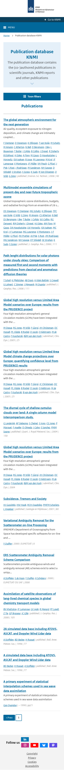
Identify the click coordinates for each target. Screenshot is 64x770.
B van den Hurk (30, 392)
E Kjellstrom (44, 388)
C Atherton (19, 147)
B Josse (28, 159)
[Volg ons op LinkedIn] (25, 739)
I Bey (47, 147)
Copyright (32, 753)
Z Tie (5, 613)
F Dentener (8, 143)
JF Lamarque (23, 609)
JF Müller (32, 163)
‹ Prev (9, 717)
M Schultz (55, 143)
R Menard (44, 609)
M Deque (7, 327)
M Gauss (35, 155)
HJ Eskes (38, 223)
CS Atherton (45, 215)
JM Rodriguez (51, 236)
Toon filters (34, 96)
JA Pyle (33, 236)
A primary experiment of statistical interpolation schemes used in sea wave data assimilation (29, 686)
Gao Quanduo (10, 705)
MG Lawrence (29, 231)
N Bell (28, 147)
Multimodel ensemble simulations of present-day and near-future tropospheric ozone (30, 192)
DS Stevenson (9, 211)
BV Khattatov (9, 609)
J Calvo (36, 427)
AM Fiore (48, 223)
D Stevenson (21, 143)
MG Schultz (35, 211)
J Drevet (44, 151)
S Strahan (16, 171)
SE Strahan (47, 240)
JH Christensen (46, 327)
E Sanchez (45, 427)
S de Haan (19, 578)
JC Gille (25, 613)
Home (6, 35)
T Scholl (7, 280)
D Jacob (34, 332)
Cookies (32, 761)
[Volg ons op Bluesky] (43, 745)
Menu (11, 27)
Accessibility (32, 766)
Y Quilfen (7, 543)
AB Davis (29, 280)
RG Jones (17, 327)
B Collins (35, 151)
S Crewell (54, 280)
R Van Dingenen (46, 171)
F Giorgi (34, 327)
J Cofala (26, 151)
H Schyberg (40, 578)
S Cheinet (33, 423)
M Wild (26, 327)
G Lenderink (9, 423)
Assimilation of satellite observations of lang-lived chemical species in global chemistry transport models (29, 598)
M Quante (40, 284)
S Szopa (26, 171)
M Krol (49, 159)
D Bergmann (38, 147)
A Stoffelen (8, 578)
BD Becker (19, 639)
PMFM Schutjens (51, 505)
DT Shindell (35, 240)
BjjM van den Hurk (32, 336)
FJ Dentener (23, 211)
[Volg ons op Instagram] (25, 745)
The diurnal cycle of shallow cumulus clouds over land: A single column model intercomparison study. (29, 412)
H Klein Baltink (41, 280)
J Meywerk (29, 284)
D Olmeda (27, 427)
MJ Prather (24, 236)
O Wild (16, 215)
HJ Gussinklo (9, 505)
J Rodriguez (21, 167)
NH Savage (46, 167)
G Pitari (51, 163)
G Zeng (12, 176)
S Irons (42, 423)
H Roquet (30, 639)
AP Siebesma (22, 423)
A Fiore (26, 155)
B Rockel (25, 332)
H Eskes (18, 155)
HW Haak (21, 505)
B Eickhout (8, 155)
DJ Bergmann (9, 219)
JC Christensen (46, 384)
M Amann (8, 147)
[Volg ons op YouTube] (34, 745)
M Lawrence (39, 159)
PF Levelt (54, 609)
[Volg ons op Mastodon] (53, 745)
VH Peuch (42, 163)
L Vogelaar (8, 509)
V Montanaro (20, 163)
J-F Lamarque (15, 231)
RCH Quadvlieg (34, 505)
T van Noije (44, 143)
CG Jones (50, 423)
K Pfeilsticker (18, 280)
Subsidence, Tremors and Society (25, 499)
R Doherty (54, 151)
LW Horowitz (33, 227)
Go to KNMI (54, 19)
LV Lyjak (35, 609)
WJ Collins (44, 219)
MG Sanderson (10, 240)
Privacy (32, 757)
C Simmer (18, 284)
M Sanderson (34, 167)
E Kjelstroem (45, 332)
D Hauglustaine (47, 155)
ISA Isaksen (18, 159)
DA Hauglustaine (18, 227)
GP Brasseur (14, 613)
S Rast (11, 167)
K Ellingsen (33, 143)
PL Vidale (15, 332)
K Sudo (34, 171)
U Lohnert (8, 284)
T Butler (18, 151)
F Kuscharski (17, 336)
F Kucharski (16, 392)
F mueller (17, 427)
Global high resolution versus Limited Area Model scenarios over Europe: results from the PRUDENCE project (31, 304)
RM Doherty (19, 223)
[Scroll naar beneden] (32, 84)
